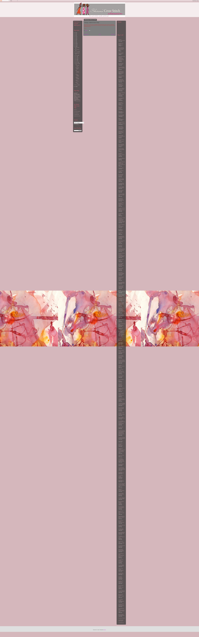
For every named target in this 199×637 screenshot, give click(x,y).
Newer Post (86, 34)
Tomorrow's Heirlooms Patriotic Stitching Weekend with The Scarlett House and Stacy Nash (122, 433)
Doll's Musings (121, 355)
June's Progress (121, 85)
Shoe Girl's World (121, 506)
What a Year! (120, 191)
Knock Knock (120, 385)
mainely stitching (121, 455)
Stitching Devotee (121, 282)
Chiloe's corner (121, 528)
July (76, 56)
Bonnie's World (121, 174)
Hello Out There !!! (121, 141)
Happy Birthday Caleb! (77, 78)
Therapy (120, 108)
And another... (121, 376)
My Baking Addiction (77, 96)
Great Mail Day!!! (121, 570)
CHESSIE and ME (121, 398)
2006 (75, 86)
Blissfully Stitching (121, 516)
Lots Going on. (121, 578)
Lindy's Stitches (76, 114)
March (77, 62)
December (77, 47)
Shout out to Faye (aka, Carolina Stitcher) (121, 556)
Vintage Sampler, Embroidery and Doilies (121, 304)
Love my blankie (121, 226)
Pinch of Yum (76, 98)
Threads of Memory (122, 497)
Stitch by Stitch (121, 417)
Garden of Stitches (122, 294)
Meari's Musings (121, 148)
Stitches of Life (121, 63)
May (76, 59)
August (77, 55)
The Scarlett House (122, 545)
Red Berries (120, 538)
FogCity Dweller (121, 393)
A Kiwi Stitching (121, 71)
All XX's (120, 290)
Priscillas (120, 39)
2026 (75, 32)
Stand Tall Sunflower (122, 40)
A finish (120, 279)
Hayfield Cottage (121, 302)
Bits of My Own (121, 190)
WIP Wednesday (121, 325)
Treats (120, 233)
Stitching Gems (121, 614)
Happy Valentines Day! (77, 75)
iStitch (120, 118)
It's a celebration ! (121, 529)
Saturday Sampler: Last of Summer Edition (121, 49)
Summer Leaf (121, 339)
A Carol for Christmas (122, 123)
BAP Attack (120, 111)
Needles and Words (122, 248)
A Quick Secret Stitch (121, 615)
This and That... (121, 582)
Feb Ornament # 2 (77, 65)
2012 (75, 39)
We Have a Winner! (121, 265)
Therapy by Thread (122, 437)
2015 (75, 35)
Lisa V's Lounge (121, 375)
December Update (121, 295)
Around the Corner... (121, 522)
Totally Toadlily (121, 493)
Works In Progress (121, 605)
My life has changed (121, 414)
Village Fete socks (121, 115)
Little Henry (120, 76)
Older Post (113, 34)
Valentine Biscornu (121, 119)
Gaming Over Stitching (122, 438)
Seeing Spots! (120, 546)
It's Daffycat (121, 232)
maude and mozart (122, 430)
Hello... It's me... (121, 445)
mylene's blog (121, 135)
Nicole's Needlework (122, 158)
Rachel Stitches (121, 622)
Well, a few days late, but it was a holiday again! (121, 611)
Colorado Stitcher (121, 88)
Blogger (105, 629)
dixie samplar (121, 342)
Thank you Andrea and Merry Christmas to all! (122, 485)
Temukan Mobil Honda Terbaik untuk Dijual (122, 164)
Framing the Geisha (121, 490)
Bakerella (75, 93)
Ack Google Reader (121, 601)
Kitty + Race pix (121, 64)
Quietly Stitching (121, 236)
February (77, 63)
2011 (75, 40)
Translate (77, 124)
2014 (75, 36)
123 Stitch (75, 109)
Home (100, 34)
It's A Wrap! (120, 269)
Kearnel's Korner (121, 183)
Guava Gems (121, 126)
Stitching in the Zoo (122, 240)
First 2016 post (120, 477)
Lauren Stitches (121, 467)
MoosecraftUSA (121, 186)
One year (120, 171)
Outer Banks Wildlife (121, 498)
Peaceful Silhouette (121, 533)
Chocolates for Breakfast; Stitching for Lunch (122, 422)
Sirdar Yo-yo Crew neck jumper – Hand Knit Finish (121, 372)
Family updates (121, 274)
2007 (75, 46)
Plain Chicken (76, 97)
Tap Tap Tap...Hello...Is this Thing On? (121, 395)
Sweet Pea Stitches (122, 532)
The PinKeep (121, 458)
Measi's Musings (121, 178)
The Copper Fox (121, 47)
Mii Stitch (120, 365)
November (77, 49)
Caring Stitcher (121, 170)
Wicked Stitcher (121, 298)
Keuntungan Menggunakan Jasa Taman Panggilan (122, 256)
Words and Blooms (122, 483)
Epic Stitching (121, 79)
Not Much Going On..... (77, 68)
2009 (75, 43)
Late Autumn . (121, 53)
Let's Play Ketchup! (121, 187)
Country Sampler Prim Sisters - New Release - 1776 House (121, 460)
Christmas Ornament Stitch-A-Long (122, 537)
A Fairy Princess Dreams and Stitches (121, 278)
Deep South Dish (76, 94)
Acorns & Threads (77, 111)
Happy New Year (121, 287)
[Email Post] (89, 30)
